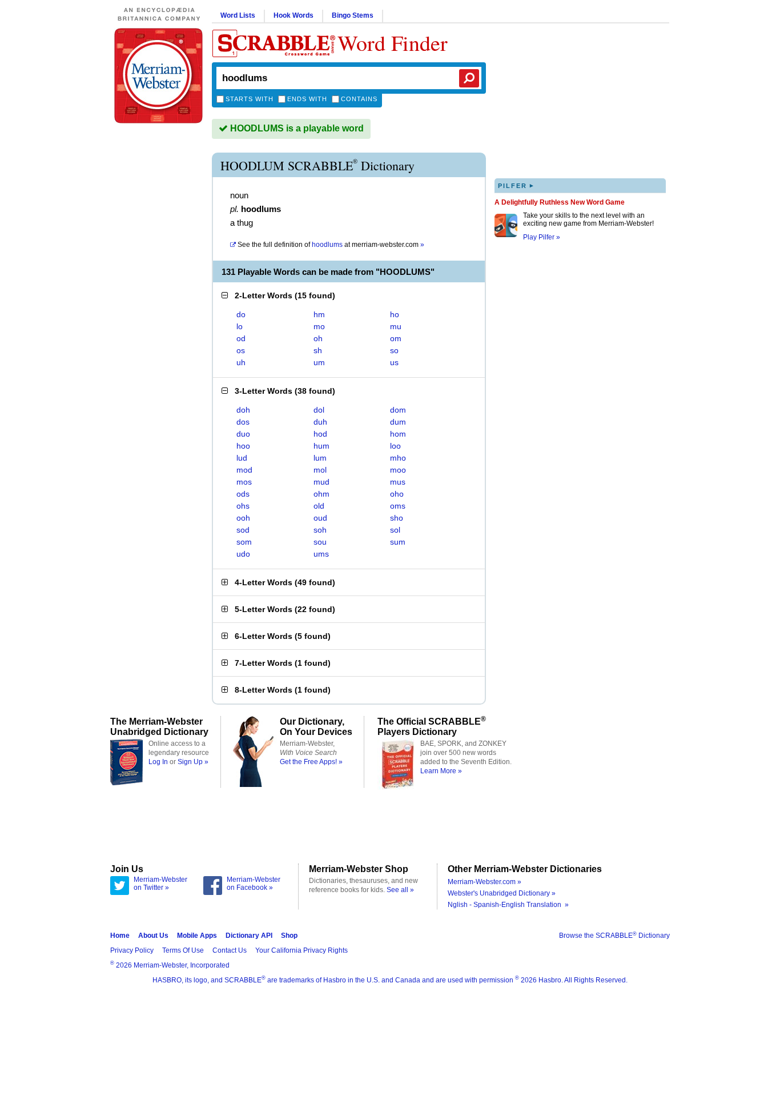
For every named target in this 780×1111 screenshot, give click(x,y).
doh (243, 409)
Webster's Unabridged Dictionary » (502, 893)
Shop (289, 936)
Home (120, 936)
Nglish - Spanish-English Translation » (508, 905)
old (318, 505)
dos (243, 421)
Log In (158, 762)
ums (321, 553)
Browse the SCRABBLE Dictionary (614, 936)
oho (397, 493)
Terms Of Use (183, 950)
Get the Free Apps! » (311, 762)
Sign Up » (193, 762)
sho (396, 517)
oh (318, 338)
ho (394, 314)
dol (318, 409)
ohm (321, 493)
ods (243, 493)
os (240, 350)
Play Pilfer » (541, 237)
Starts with (250, 98)
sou (320, 541)
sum (397, 541)
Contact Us (229, 950)
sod (243, 529)
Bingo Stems (352, 15)
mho (398, 457)
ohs (243, 505)
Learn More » (441, 771)
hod (320, 433)
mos (244, 481)
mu (395, 326)
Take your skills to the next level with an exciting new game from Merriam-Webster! (588, 219)
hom (398, 433)
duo (243, 433)
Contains (359, 98)
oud (320, 517)
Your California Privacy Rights (301, 950)
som (244, 541)
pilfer (516, 185)
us (394, 362)
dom (398, 409)
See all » (400, 890)
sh (317, 350)
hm (319, 314)
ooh (243, 517)
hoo (243, 445)
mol (320, 469)
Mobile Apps (197, 936)
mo (319, 326)
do (241, 314)
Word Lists (237, 15)
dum (398, 421)
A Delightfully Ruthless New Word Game (559, 202)
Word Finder (392, 42)
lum (320, 457)
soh (320, 529)
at (331, 245)
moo (398, 469)
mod (244, 469)
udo (243, 553)
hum (321, 445)
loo (395, 445)
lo (239, 326)
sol (395, 529)
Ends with (307, 98)
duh (320, 421)
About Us (153, 936)
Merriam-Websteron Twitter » (160, 884)
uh (241, 362)
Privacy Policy (132, 950)
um (319, 362)
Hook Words (293, 15)
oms (397, 505)
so (394, 350)
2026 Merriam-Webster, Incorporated (170, 965)
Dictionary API (249, 936)
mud (321, 481)
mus (397, 481)
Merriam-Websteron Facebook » (253, 884)
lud (241, 457)
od (241, 338)
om (395, 338)
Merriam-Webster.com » (484, 882)
